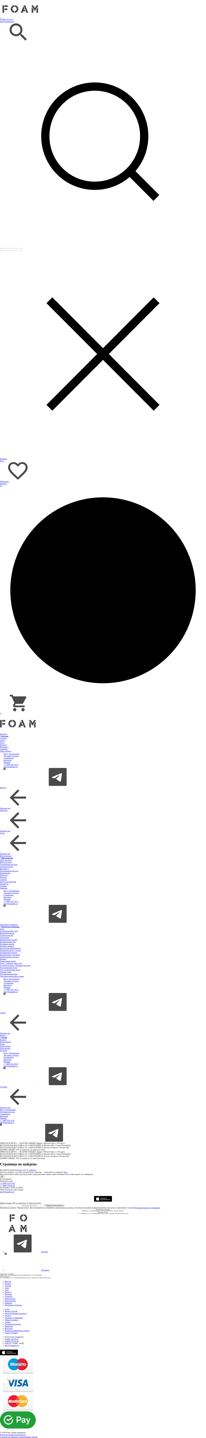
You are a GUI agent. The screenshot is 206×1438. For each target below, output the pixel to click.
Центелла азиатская (8, 882)
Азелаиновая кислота (8, 864)
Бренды (3, 788)
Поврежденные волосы (9, 957)
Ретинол (3, 877)
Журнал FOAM (11, 1311)
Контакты (8, 760)
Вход (2, 461)
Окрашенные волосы (8, 953)
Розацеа (3, 959)
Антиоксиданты (6, 867)
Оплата (8, 1316)
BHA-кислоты (6, 862)
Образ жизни (5, 751)
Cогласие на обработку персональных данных (19, 1437)
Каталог (3, 734)
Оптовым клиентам (13, 1324)
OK (2, 1177)
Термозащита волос (8, 961)
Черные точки (5, 972)
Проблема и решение (9, 925)
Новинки (4, 810)
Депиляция (4, 938)
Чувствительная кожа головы (12, 976)
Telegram (44, 1252)
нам (65, 1172)
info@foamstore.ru (7, 22)
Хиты (2, 833)
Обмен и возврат (11, 1320)
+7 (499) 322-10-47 (11, 765)
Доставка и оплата (11, 756)
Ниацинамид (5, 873)
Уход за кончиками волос (10, 970)
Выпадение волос (7, 933)
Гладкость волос (6, 935)
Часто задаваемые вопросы (16, 1313)
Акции (3, 1013)
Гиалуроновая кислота (9, 871)
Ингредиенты (6, 856)
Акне (2, 929)
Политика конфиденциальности (13, 1435)
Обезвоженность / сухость (10, 950)
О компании (9, 758)
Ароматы (4, 749)
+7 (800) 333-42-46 (7, 1185)
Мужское (4, 747)
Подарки (3, 1051)
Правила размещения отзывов (17, 1331)
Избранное (4, 482)
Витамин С (4, 869)
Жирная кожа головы (8, 940)
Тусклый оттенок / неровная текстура (15, 966)
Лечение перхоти (7, 946)
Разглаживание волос (8, 968)
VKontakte (45, 1270)
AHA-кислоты (6, 860)
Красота (3, 1040)
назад (20, 1170)
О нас (7, 1309)
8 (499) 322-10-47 (7, 19)
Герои (2, 1044)
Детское (3, 738)
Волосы (3, 745)
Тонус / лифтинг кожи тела (11, 963)
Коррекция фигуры (8, 942)
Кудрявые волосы (7, 944)
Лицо (2, 741)
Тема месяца (5, 1048)
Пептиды (4, 875)
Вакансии (9, 1326)
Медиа (3, 1035)
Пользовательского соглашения (147, 1208)
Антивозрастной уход (9, 931)
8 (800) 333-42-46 (12, 1341)
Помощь (3, 459)
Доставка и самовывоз (14, 1318)
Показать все (5, 808)
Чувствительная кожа (8, 974)
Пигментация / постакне (10, 955)
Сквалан (3, 880)
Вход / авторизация (11, 754)
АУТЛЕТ (3, 1087)
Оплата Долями (11, 1333)
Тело (2, 743)
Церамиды (4, 884)
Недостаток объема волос (10, 948)
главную (32, 1170)
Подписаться (54, 1205)
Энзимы (3, 886)
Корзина (3, 485)
